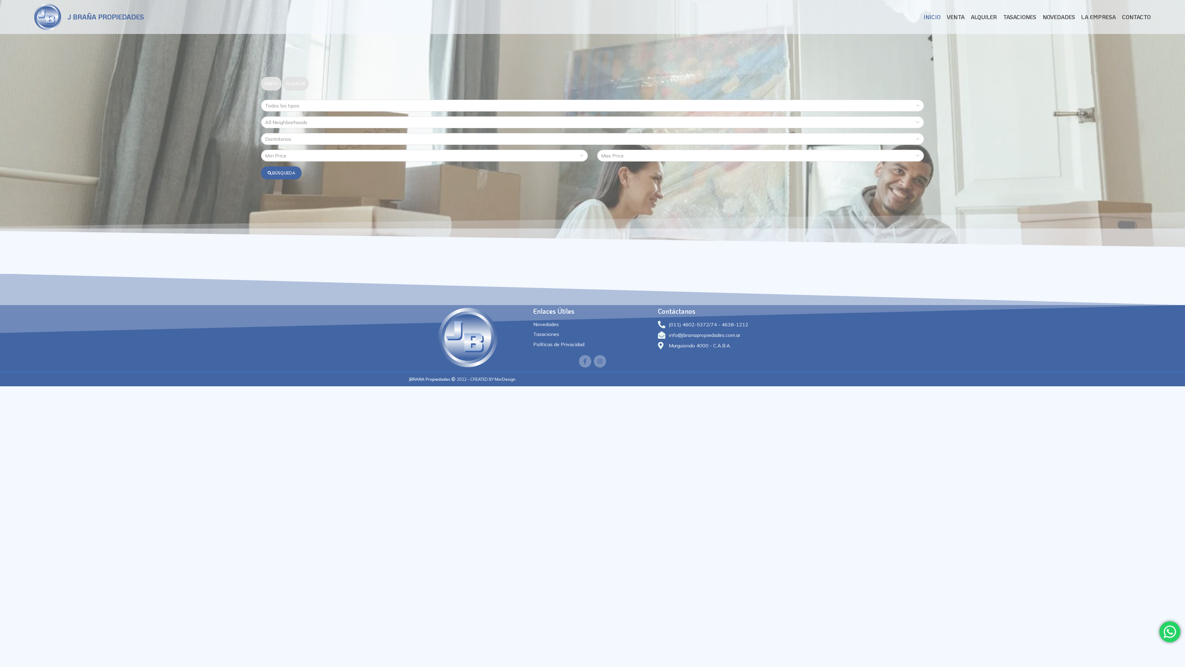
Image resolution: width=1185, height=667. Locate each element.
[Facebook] (585, 361)
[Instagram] (600, 361)
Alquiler (296, 83)
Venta (271, 83)
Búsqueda (283, 172)
